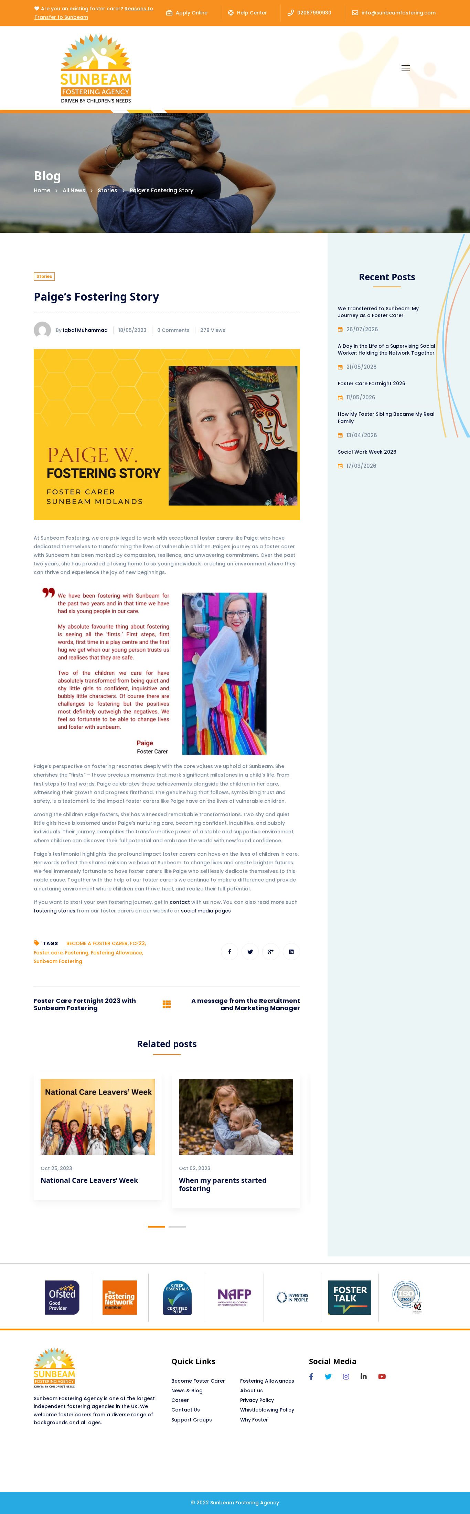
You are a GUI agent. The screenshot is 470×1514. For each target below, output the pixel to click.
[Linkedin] (291, 951)
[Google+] (270, 951)
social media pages (206, 910)
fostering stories (54, 910)
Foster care (48, 952)
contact (180, 902)
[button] (156, 1227)
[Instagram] (346, 1377)
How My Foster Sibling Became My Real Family (386, 417)
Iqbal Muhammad (85, 330)
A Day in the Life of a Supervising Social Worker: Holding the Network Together (386, 349)
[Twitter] (250, 951)
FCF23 (137, 943)
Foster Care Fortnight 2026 (371, 383)
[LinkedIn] (364, 1377)
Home (42, 190)
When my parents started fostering (223, 1184)
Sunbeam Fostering (58, 961)
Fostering (76, 952)
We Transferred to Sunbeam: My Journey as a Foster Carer (378, 312)
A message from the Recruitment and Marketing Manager (245, 1004)
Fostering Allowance (116, 952)
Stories (107, 190)
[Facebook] (229, 951)
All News (74, 190)
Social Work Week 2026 (367, 451)
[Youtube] (382, 1377)
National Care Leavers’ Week (89, 1180)
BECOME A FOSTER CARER (97, 943)
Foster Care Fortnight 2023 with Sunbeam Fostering (85, 1004)
